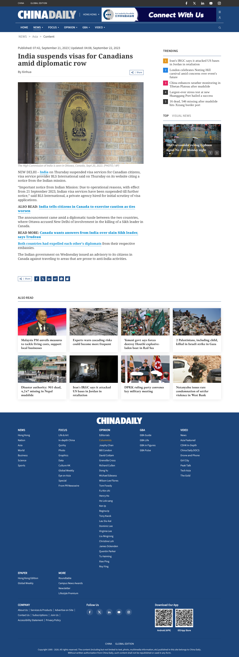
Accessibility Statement (30, 620)
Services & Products (41, 610)
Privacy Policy (53, 620)
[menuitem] (90, 14)
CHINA (21, 3)
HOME (24, 27)
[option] (192, 140)
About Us (23, 610)
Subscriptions (40, 615)
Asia (35, 36)
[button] (167, 153)
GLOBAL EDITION (39, 3)
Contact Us (24, 615)
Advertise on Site (64, 610)
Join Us (54, 615)
